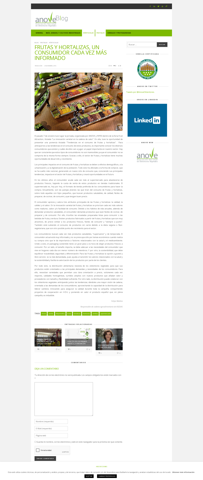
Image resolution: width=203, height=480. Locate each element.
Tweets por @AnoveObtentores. (140, 92)
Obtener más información (183, 472)
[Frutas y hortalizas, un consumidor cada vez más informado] (79, 101)
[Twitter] (158, 6)
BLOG (37, 43)
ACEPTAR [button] (89, 476)
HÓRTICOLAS (53, 43)
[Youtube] (162, 6)
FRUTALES (43, 43)
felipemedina (60, 314)
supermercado (105, 314)
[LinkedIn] (154, 6)
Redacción (38, 66)
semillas (95, 314)
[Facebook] (150, 6)
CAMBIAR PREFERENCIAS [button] (106, 476)
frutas (69, 314)
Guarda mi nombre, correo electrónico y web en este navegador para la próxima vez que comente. (80, 442)
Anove (44, 314)
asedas (51, 314)
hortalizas (77, 314)
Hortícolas (86, 314)
